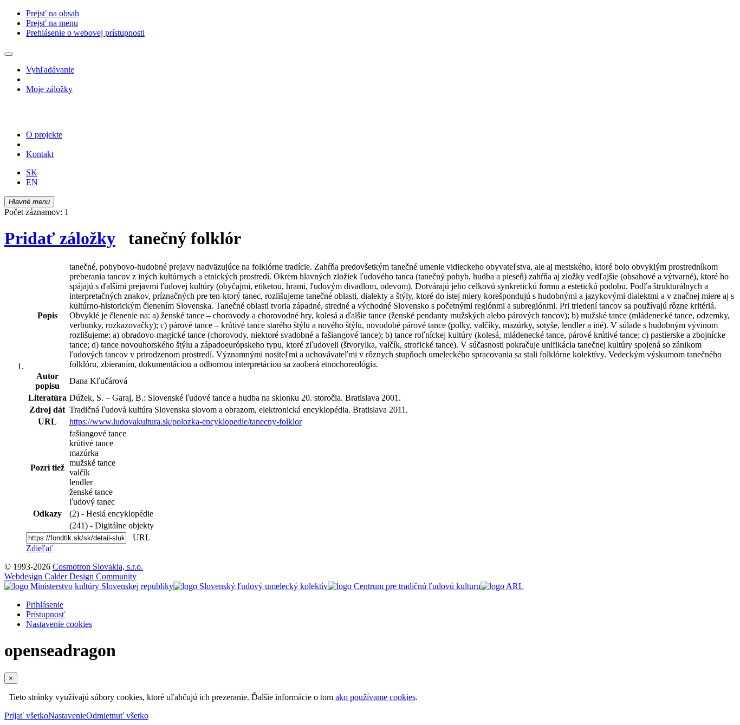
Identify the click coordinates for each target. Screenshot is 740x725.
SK (31, 172)
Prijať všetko (26, 715)
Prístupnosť (46, 614)
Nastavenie (67, 715)
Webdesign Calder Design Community (70, 576)
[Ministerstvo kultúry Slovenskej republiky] (88, 586)
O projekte (44, 134)
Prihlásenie (44, 604)
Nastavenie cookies (59, 624)
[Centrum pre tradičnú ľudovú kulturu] (404, 586)
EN (32, 182)
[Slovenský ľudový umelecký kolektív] (250, 586)
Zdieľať (39, 548)
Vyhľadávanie (50, 69)
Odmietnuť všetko (117, 715)
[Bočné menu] (8, 54)
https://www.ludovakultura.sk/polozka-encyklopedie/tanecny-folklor (185, 421)
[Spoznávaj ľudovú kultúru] (72, 116)
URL (139, 537)
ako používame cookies (375, 697)
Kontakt (40, 154)
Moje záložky (49, 89)
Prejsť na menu (52, 23)
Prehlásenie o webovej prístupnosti (85, 32)
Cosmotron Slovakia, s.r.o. (98, 566)
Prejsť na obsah (52, 13)
